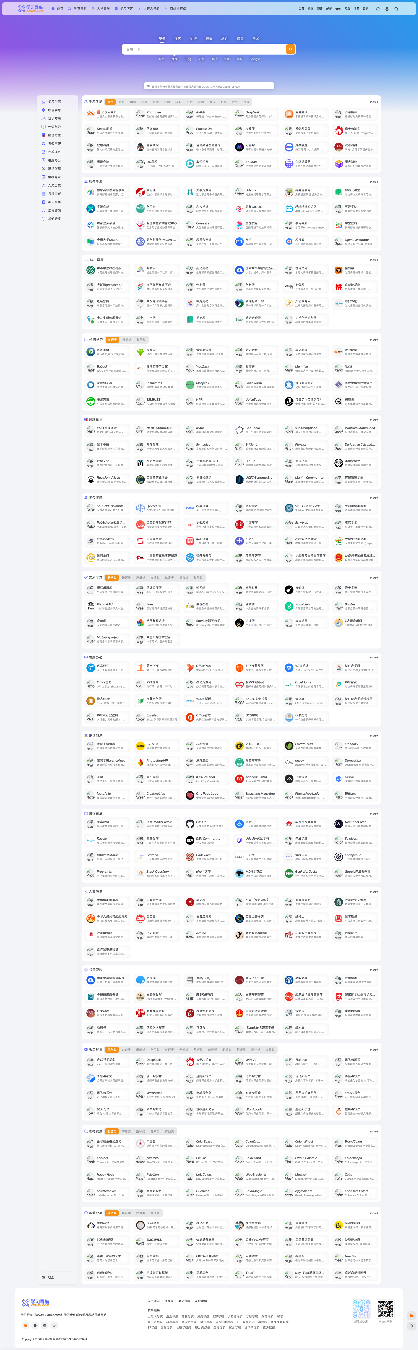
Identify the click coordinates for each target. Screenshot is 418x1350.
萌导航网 (172, 1322)
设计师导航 (252, 1327)
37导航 (152, 1327)
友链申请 (201, 1301)
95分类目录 (202, 1327)
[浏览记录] (377, 8)
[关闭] (269, 85)
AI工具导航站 (245, 1322)
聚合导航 (235, 1327)
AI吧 (280, 1316)
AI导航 (262, 1322)
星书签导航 (155, 1322)
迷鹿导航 (172, 1316)
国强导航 (166, 1327)
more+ (374, 101)
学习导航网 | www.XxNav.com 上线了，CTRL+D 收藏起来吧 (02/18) (193, 85)
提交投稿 (184, 1301)
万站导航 (267, 1316)
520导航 (218, 1316)
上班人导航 (155, 1316)
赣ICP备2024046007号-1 (71, 1339)
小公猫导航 (235, 1316)
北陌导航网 (183, 1327)
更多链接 (269, 1327)
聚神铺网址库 (279, 1322)
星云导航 (206, 1322)
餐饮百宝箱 (189, 1322)
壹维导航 (219, 1327)
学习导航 (50, 1339)
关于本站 (154, 1301)
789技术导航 (224, 1322)
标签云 (169, 1301)
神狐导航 (188, 1316)
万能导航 (252, 1316)
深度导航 (203, 1316)
